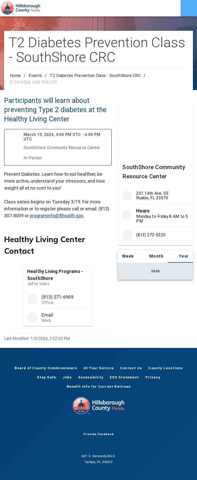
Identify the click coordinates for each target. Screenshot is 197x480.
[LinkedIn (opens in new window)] (115, 424)
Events (35, 75)
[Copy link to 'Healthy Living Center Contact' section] (104, 241)
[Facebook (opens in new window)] (82, 424)
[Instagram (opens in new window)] (107, 424)
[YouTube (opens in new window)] (98, 424)
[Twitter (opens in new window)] (90, 424)
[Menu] (189, 8)
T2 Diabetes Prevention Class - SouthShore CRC (95, 75)
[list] (155, 215)
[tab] (124, 256)
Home (15, 75)
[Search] (172, 8)
